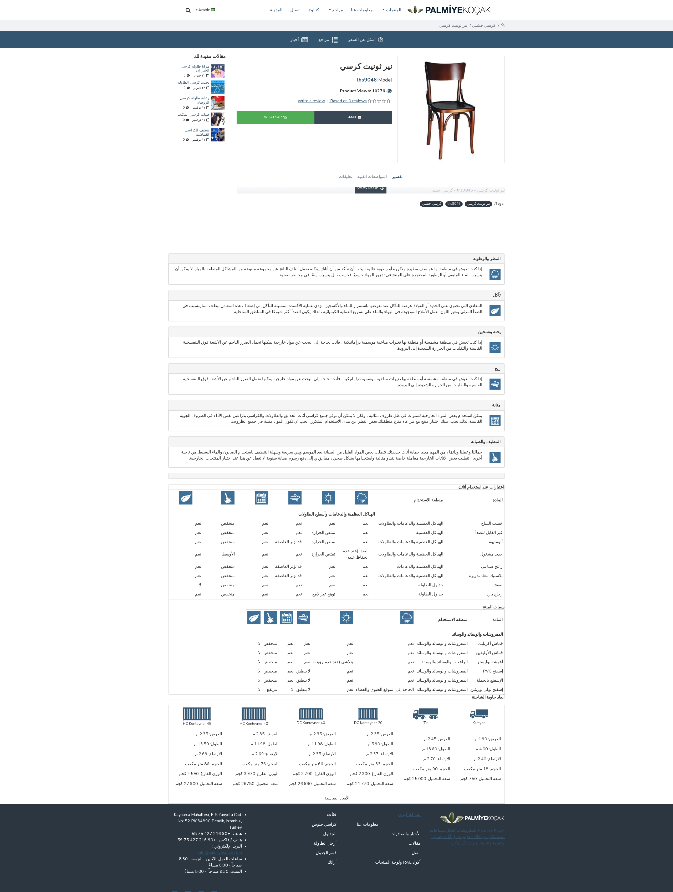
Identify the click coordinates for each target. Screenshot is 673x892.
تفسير (397, 176)
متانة (496, 405)
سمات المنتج (493, 607)
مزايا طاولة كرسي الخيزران (195, 68)
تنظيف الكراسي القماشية (197, 132)
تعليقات (345, 176)
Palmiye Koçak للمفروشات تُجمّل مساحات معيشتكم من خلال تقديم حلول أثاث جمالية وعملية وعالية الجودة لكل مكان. (467, 837)
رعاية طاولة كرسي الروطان (194, 100)
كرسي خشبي (484, 25)
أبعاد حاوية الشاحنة (488, 697)
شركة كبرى (409, 814)
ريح (498, 368)
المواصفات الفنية (372, 176)
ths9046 (454, 203)
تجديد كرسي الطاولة (193, 82)
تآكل (497, 295)
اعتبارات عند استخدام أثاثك (481, 487)
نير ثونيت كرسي (478, 203)
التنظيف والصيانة (486, 441)
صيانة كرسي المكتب (193, 114)
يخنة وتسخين (489, 331)
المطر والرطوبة (487, 258)
